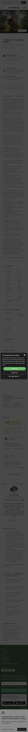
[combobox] (24, 355)
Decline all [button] (14, 372)
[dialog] (14, 366)
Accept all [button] (15, 368)
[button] (14, 376)
